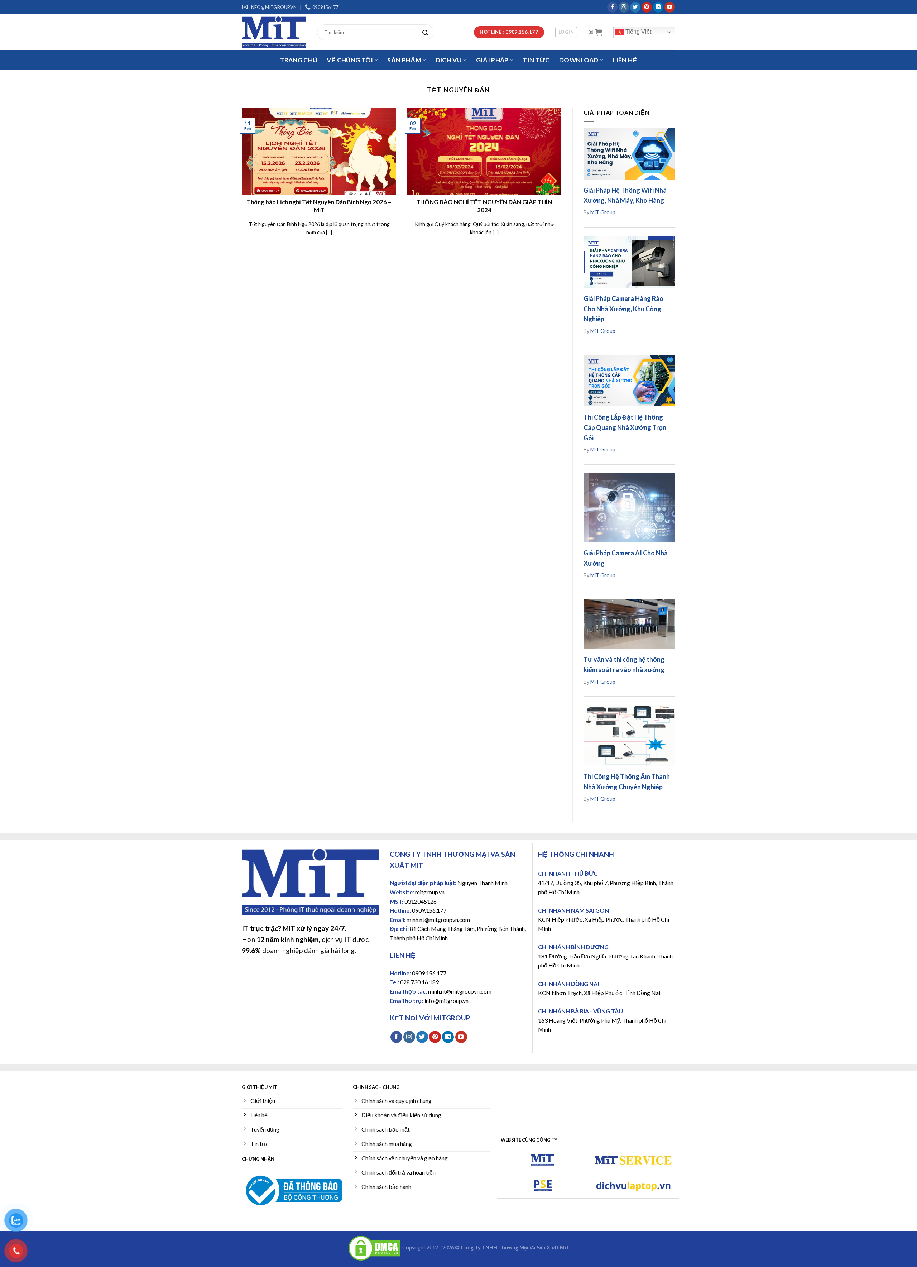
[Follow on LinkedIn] (658, 7)
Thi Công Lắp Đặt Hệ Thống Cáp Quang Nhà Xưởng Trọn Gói (625, 427)
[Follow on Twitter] (635, 7)
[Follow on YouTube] (669, 7)
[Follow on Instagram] (624, 7)
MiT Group (602, 212)
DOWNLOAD (579, 60)
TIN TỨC (536, 60)
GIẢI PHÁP (492, 60)
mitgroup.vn (430, 892)
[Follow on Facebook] (612, 7)
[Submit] (427, 32)
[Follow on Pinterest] (647, 7)
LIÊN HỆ (625, 60)
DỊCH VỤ (449, 60)
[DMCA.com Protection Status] (374, 1247)
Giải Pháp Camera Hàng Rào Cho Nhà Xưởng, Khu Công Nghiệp (623, 309)
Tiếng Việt (637, 32)
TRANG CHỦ (298, 60)
